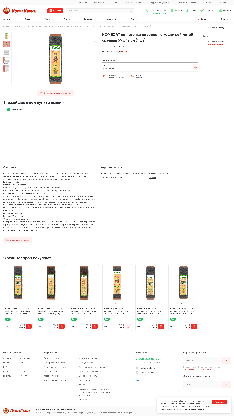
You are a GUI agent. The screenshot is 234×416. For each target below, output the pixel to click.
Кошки (27, 19)
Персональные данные (90, 371)
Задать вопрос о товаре (18, 240)
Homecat (79, 26)
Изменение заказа (88, 358)
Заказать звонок (159, 13)
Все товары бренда (116, 51)
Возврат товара (51, 376)
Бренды (224, 19)
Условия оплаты (51, 371)
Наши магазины (149, 372)
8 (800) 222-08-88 (147, 358)
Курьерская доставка (54, 363)
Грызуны (88, 19)
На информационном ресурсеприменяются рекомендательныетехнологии (95, 392)
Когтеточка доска (64, 26)
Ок (226, 384)
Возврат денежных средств (57, 380)
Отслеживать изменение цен (58, 93)
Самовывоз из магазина (54, 367)
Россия (152, 178)
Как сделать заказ (52, 358)
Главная (6, 26)
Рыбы (47, 19)
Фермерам (111, 19)
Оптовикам (84, 380)
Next (195, 297)
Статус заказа (86, 363)
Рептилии (135, 19)
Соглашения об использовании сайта (198, 369)
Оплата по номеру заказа (92, 367)
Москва (178, 11)
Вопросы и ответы (88, 376)
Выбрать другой (215, 45)
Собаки (6, 19)
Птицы (67, 19)
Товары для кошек (21, 26)
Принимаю (220, 402)
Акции (203, 19)
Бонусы (82, 384)
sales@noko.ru (148, 368)
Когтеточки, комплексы (42, 26)
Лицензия (83, 399)
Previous (6, 297)
